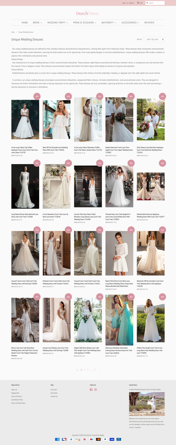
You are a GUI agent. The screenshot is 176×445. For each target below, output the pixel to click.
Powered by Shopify (98, 435)
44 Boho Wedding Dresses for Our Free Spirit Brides (145, 389)
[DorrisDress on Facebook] (91, 390)
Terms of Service (16, 396)
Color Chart (54, 393)
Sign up (131, 3)
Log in (124, 3)
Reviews (149, 22)
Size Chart (54, 390)
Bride (36, 22)
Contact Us (54, 396)
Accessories (130, 22)
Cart (141, 3)
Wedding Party (56, 22)
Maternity (108, 22)
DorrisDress (87, 435)
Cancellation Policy (17, 400)
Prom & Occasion (84, 22)
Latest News (133, 385)
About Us (14, 390)
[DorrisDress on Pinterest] (95, 390)
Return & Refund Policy (18, 403)
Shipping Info (15, 393)
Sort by (139, 39)
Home (25, 22)
